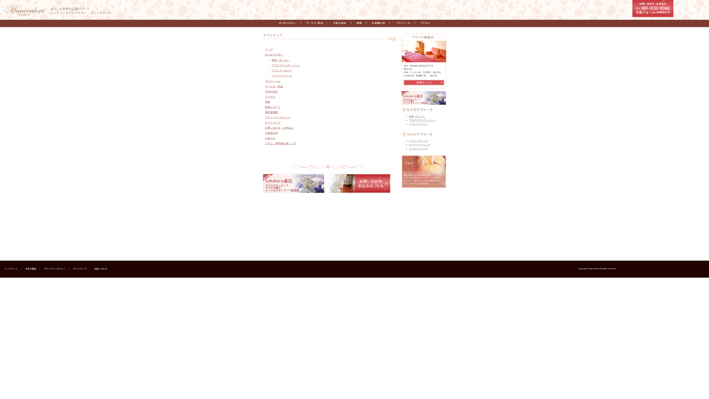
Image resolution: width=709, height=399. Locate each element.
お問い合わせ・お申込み (653, 9)
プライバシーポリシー (278, 117)
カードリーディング (420, 144)
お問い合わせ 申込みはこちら (360, 183)
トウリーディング (282, 75)
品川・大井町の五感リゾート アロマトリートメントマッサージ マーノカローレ (58, 9)
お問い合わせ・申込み (99, 269)
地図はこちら (424, 82)
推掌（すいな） (281, 60)
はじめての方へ (290, 23)
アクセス (423, 23)
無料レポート (272, 107)
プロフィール (403, 23)
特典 (359, 23)
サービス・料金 (315, 23)
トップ (269, 49)
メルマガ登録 (293, 183)
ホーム (13, 269)
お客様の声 (379, 23)
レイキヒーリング (418, 148)
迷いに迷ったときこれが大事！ (418, 174)
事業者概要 (271, 112)
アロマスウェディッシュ (286, 65)
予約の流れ (339, 23)
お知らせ (270, 138)
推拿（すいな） (417, 116)
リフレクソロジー (282, 70)
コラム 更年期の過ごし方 (280, 143)
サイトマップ (272, 122)
